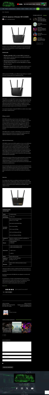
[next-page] (5, 335)
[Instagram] (22, 388)
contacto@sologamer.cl (26, 384)
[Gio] (3, 19)
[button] (45, 9)
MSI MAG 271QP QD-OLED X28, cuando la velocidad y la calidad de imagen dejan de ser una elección (26, 330)
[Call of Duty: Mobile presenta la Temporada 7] (35, 34)
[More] (26, 23)
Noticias (9, 14)
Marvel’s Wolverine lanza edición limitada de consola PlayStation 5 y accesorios (41, 40)
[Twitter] (27, 388)
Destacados (7, 12)
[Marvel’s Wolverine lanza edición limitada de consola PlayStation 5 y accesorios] (35, 39)
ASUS (6, 285)
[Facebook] (17, 388)
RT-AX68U (10, 292)
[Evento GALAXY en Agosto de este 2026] (17, 327)
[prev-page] (3, 335)
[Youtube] (32, 388)
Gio (6, 19)
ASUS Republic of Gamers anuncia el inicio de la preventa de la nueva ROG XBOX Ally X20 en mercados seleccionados (7, 330)
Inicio (3, 12)
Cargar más (39, 43)
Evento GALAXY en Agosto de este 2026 (16, 331)
